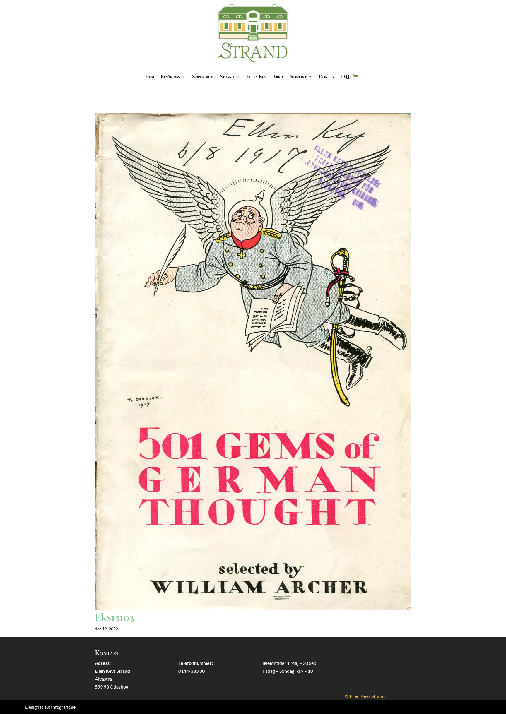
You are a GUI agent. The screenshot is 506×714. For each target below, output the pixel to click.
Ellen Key (256, 76)
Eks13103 (114, 617)
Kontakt (298, 76)
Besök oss (170, 76)
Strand (227, 76)
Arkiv (278, 76)
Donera (326, 76)
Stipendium (202, 76)
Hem (149, 76)
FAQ (345, 76)
